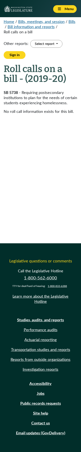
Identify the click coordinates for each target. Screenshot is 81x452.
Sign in (15, 55)
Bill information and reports (31, 27)
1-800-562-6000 (40, 278)
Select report (45, 44)
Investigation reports (40, 370)
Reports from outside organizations (40, 360)
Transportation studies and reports (40, 350)
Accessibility (40, 384)
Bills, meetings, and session (41, 22)
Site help (40, 413)
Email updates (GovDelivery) (40, 433)
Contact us (40, 423)
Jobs (40, 394)
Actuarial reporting (40, 340)
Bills (71, 22)
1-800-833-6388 (57, 286)
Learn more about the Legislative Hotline (40, 299)
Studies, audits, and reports (40, 320)
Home (9, 22)
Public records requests (40, 404)
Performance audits (40, 330)
